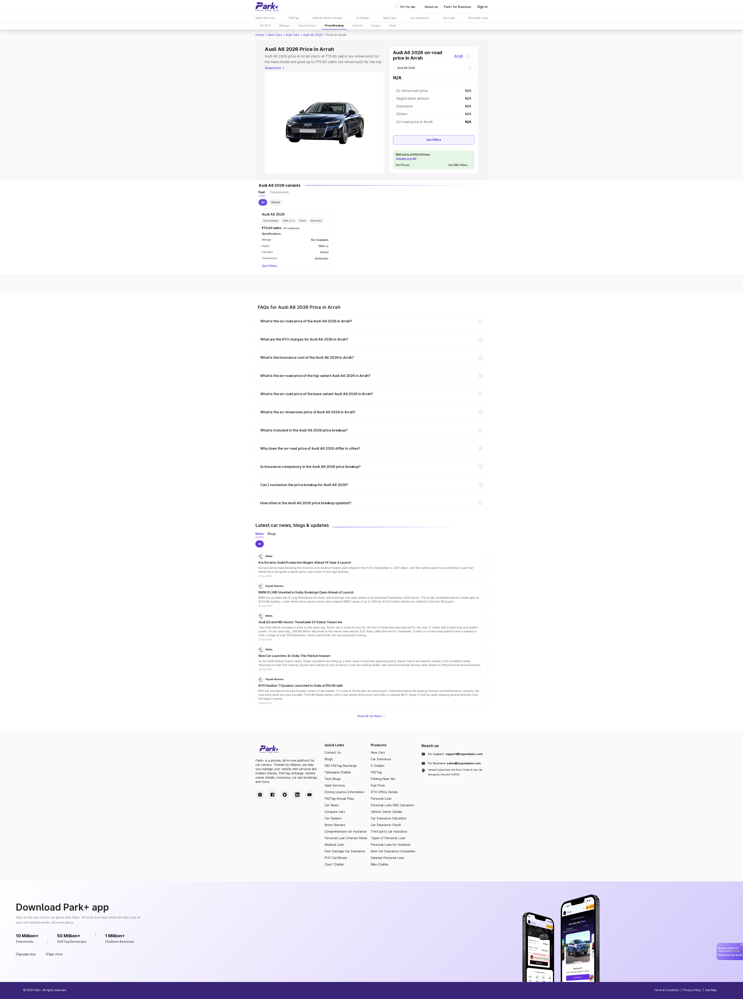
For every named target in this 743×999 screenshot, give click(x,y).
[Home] (267, 6)
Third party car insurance (389, 831)
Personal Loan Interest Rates (345, 838)
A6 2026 (265, 25)
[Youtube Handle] (309, 794)
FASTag (376, 772)
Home (259, 35)
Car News (331, 805)
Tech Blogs (332, 779)
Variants (357, 25)
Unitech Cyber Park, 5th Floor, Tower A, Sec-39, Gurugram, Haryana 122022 (455, 772)
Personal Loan (381, 798)
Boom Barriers (334, 825)
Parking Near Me (383, 779)
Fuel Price (378, 785)
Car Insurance (381, 759)
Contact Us (332, 752)
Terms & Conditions (666, 990)
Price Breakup (334, 25)
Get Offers (433, 139)
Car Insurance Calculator (389, 818)
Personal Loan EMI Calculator (392, 805)
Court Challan (334, 864)
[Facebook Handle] (272, 794)
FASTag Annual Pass (339, 798)
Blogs (328, 759)
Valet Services (334, 785)
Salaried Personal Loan (387, 858)
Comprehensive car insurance (345, 831)
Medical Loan (334, 845)
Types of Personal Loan (388, 838)
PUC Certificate (335, 858)
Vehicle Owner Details (386, 812)
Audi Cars (292, 35)
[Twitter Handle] (284, 794)
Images (376, 25)
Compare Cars (334, 812)
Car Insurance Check (386, 825)
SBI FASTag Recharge (340, 766)
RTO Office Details (384, 792)
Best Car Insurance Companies (393, 851)
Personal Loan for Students (391, 845)
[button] (371, 565)
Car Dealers (333, 818)
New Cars (275, 35)
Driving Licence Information (344, 792)
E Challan (377, 766)
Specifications (307, 25)
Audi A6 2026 (312, 35)
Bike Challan (380, 864)
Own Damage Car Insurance (344, 851)
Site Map (711, 990)
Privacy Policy (692, 990)
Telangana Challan (337, 772)
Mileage (284, 25)
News (392, 25)
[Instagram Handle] (260, 794)
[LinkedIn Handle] (297, 794)
